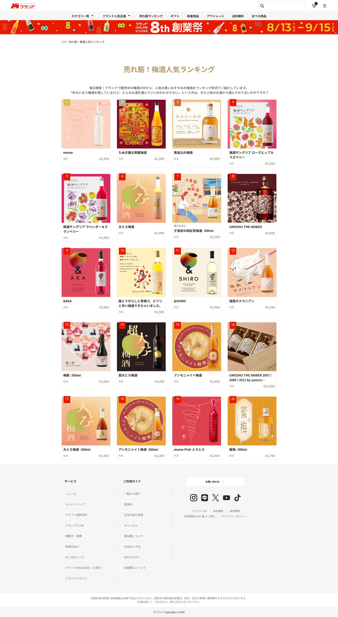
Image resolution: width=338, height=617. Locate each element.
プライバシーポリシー (234, 516)
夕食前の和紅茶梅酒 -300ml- (194, 230)
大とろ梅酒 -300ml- (77, 449)
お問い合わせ (212, 481)
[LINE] (204, 497)
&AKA (67, 301)
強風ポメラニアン (241, 301)
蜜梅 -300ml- (238, 449)
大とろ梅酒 (126, 226)
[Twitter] (215, 497)
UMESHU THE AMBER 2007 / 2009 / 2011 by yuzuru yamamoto (250, 380)
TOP (64, 42)
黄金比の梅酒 (183, 152)
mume (68, 152)
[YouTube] (226, 497)
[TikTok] (237, 497)
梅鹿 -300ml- (72, 375)
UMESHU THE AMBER (245, 226)
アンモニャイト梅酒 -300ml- (139, 449)
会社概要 (218, 511)
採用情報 (235, 511)
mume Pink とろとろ (189, 449)
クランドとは (199, 511)
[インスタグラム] (193, 497)
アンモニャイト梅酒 (188, 375)
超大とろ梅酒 (128, 375)
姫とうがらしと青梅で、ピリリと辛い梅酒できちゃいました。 (140, 303)
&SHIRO (180, 301)
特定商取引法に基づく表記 (199, 516)
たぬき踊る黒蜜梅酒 (133, 152)
